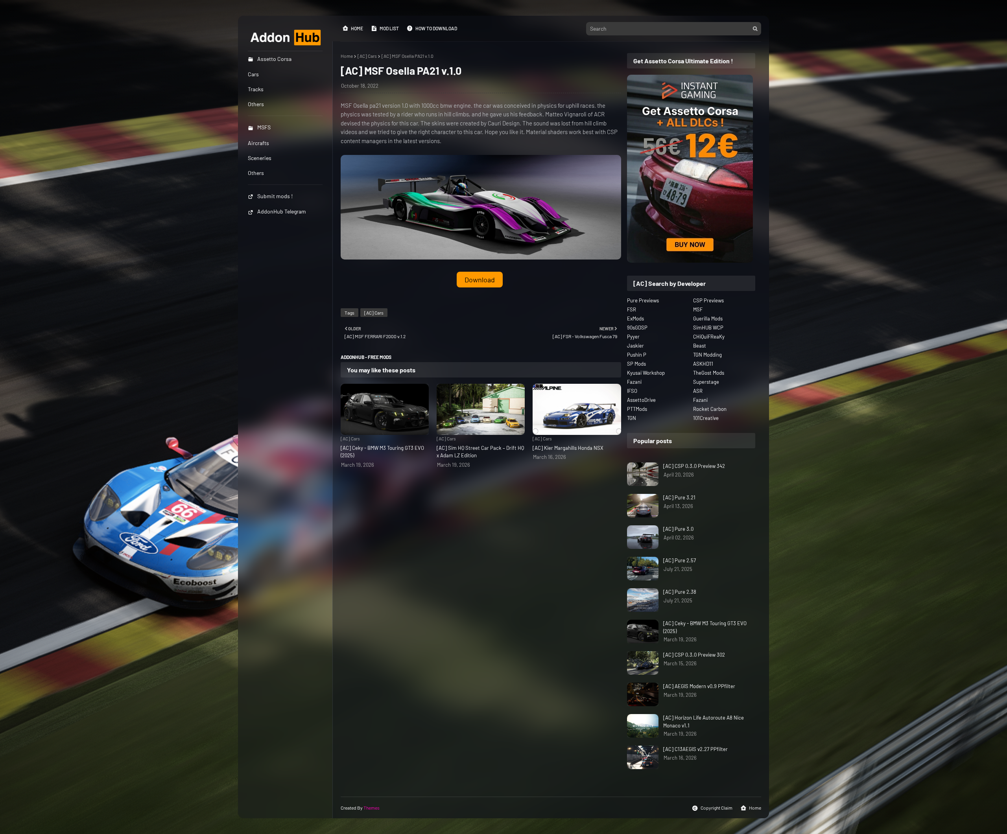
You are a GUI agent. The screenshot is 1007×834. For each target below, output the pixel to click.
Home (357, 28)
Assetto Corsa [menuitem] (274, 58)
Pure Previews (643, 300)
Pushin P (636, 355)
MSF (698, 309)
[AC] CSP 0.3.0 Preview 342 (694, 466)
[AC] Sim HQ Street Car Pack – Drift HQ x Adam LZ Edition (480, 452)
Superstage (706, 382)
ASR (698, 391)
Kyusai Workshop (646, 373)
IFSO (632, 391)
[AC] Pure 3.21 (679, 497)
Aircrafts (258, 143)
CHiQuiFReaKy (709, 336)
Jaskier (635, 345)
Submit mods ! (275, 196)
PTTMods (637, 409)
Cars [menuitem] (253, 74)
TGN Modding (707, 355)
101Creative (706, 418)
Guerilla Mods (708, 318)
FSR (631, 309)
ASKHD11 (703, 364)
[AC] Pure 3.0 (678, 529)
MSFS (264, 127)
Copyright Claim (716, 807)
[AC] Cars (367, 56)
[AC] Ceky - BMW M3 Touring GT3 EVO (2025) (382, 452)
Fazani (634, 382)
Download (480, 279)
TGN (631, 418)
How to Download (436, 28)
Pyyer (633, 336)
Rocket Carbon (710, 409)
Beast (699, 345)
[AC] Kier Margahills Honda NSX (568, 448)
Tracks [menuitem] (256, 89)
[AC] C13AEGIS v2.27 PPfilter (695, 749)
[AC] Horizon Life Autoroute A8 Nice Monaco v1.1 (703, 721)
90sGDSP (637, 327)
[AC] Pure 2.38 (679, 592)
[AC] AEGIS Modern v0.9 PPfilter (699, 686)
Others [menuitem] (256, 104)
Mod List (389, 28)
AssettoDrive (641, 400)
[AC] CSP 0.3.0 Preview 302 (694, 655)
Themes (371, 807)
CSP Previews (708, 300)
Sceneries (259, 158)
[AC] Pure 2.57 (679, 560)
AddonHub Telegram (281, 211)
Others (256, 172)
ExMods (635, 318)
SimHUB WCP (708, 327)
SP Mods (636, 364)
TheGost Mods (708, 373)
